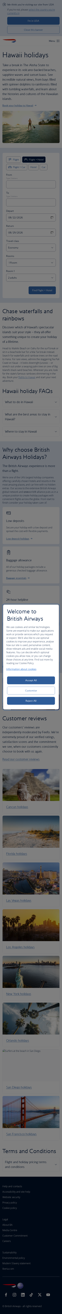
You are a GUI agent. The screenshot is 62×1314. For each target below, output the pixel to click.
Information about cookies (21, 669)
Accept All (31, 680)
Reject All (31, 700)
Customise (31, 690)
